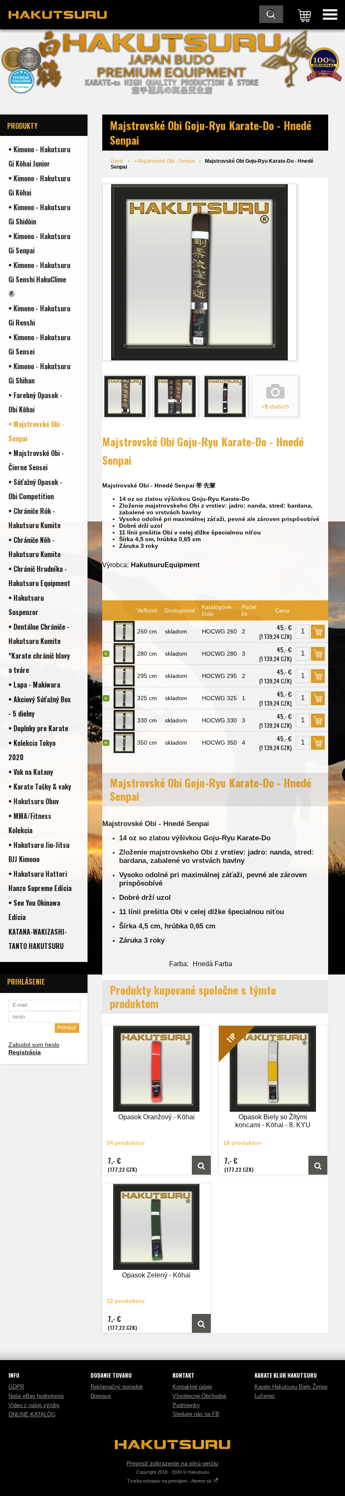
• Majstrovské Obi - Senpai (165, 161)
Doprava (100, 1396)
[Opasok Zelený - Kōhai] (156, 1227)
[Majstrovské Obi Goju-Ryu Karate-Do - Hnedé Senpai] (199, 272)
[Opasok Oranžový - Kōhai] (156, 1069)
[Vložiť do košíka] (318, 632)
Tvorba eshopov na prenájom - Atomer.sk (170, 1480)
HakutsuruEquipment (165, 564)
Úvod (117, 161)
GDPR (16, 1387)
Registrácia (24, 1052)
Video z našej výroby (34, 1405)
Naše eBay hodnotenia (36, 1396)
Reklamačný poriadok (116, 1387)
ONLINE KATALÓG (32, 1414)
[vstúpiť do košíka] (303, 14)
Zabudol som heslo (33, 1044)
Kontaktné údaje (192, 1387)
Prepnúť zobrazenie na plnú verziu (172, 1463)
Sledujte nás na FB (195, 1414)
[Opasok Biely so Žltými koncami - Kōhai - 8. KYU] (317, 1165)
